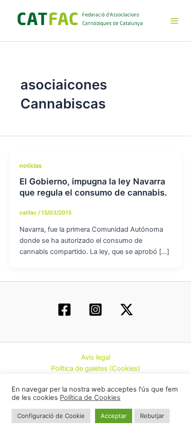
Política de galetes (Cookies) (95, 368)
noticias (30, 165)
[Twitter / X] (127, 310)
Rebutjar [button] (152, 415)
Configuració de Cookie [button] (51, 415)
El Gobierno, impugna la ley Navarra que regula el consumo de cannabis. (93, 186)
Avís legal (95, 357)
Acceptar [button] (114, 415)
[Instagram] (95, 310)
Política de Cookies (90, 397)
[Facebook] (64, 310)
